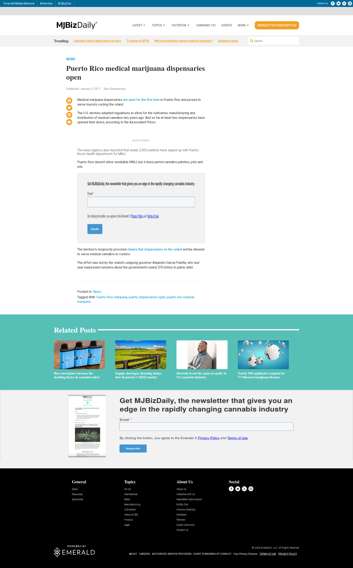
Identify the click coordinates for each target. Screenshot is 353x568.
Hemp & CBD (131, 514)
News (70, 59)
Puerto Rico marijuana (111, 297)
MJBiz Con (182, 504)
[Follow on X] (344, 3)
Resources (77, 494)
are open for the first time (141, 100)
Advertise (46, 3)
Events (226, 25)
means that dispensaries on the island (155, 249)
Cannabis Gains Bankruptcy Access (97, 40)
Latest (137, 25)
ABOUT (133, 553)
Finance (128, 520)
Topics (157, 25)
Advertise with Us (185, 494)
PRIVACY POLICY (287, 553)
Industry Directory (185, 509)
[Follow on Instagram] (350, 3)
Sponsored (77, 499)
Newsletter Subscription (277, 25)
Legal (127, 525)
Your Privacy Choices (245, 553)
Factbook (179, 25)
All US (127, 489)
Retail (127, 499)
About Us (181, 489)
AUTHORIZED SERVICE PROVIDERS (171, 553)
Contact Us (182, 530)
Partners (180, 520)
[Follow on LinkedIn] (338, 3)
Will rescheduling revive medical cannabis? (183, 40)
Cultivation (130, 509)
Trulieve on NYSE (137, 40)
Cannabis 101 (206, 25)
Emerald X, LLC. (269, 547)
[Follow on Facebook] (333, 3)
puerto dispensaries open (147, 297)
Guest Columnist (185, 525)
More (242, 25)
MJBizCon (64, 3)
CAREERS (144, 553)
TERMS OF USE (267, 553)
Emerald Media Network (19, 3)
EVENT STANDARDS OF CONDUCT (212, 553)
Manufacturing (132, 504)
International (130, 494)
